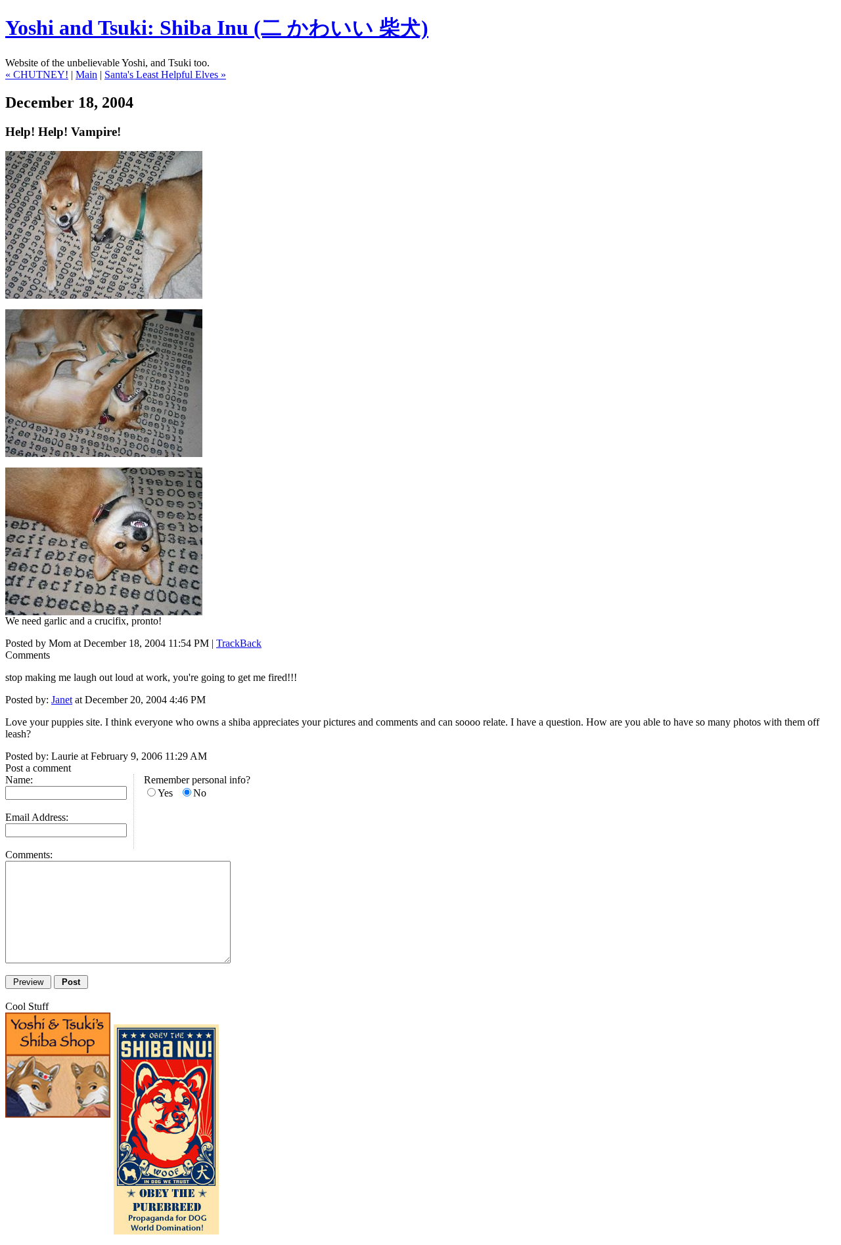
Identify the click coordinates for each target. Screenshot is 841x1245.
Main (86, 74)
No (199, 792)
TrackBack (238, 643)
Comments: (29, 854)
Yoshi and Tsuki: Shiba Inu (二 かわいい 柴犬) (216, 27)
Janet (61, 699)
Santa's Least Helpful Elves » (165, 74)
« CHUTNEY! (36, 74)
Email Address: (36, 817)
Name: (19, 779)
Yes (165, 792)
